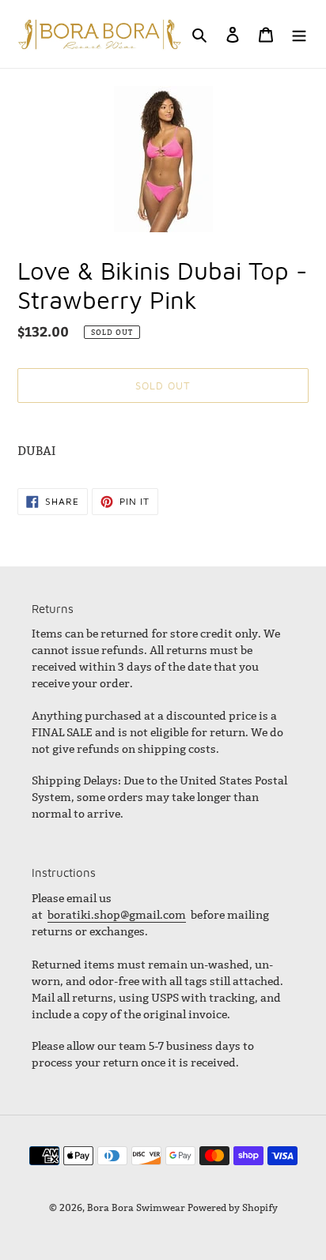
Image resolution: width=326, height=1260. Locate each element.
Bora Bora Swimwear (136, 1207)
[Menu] (299, 34)
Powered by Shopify (233, 1207)
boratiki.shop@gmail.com (116, 915)
